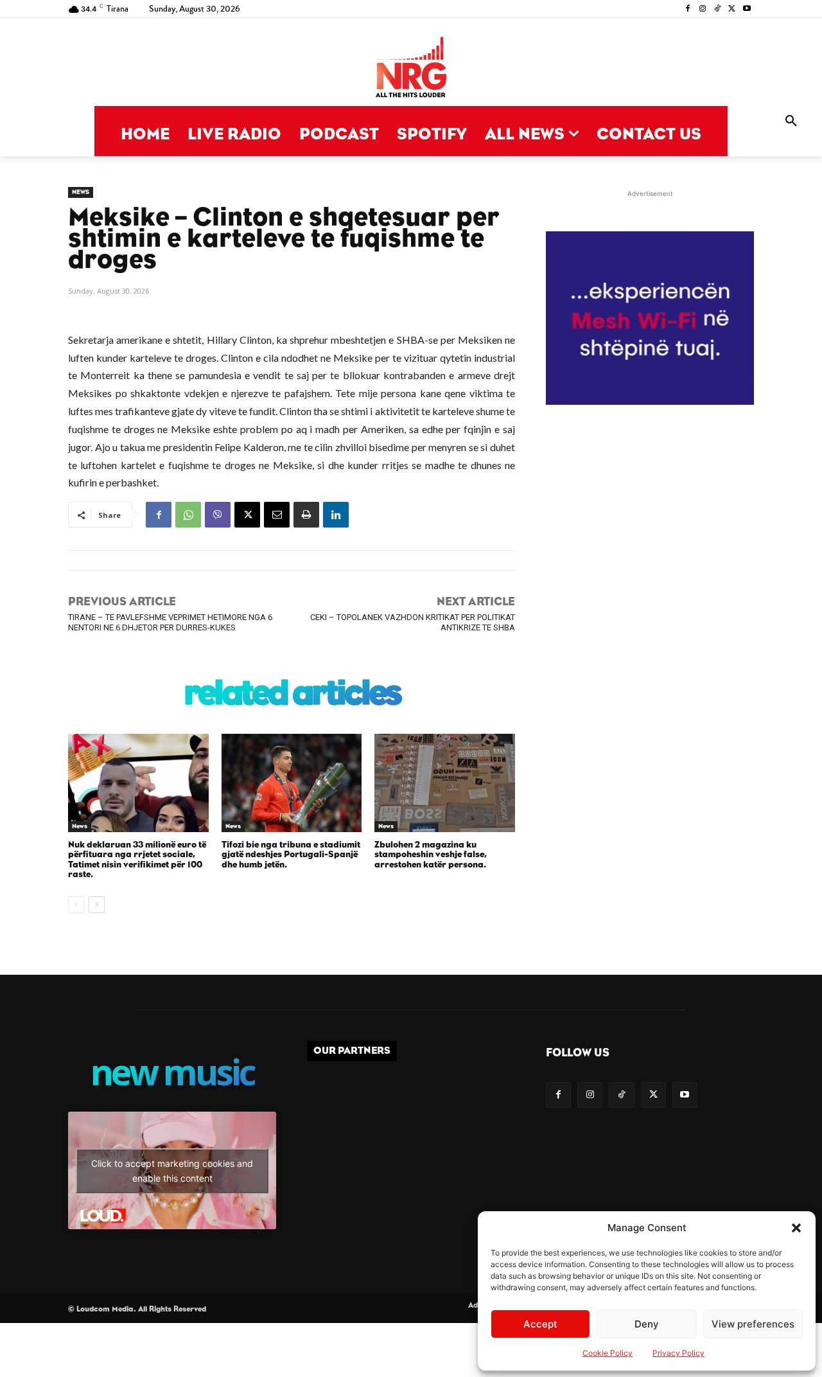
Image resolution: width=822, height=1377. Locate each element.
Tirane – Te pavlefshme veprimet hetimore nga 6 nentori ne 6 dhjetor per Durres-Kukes (170, 622)
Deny (646, 1324)
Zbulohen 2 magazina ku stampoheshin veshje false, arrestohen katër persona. (430, 854)
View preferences (753, 1324)
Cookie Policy (607, 1353)
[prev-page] (76, 904)
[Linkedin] (336, 515)
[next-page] (97, 904)
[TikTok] (717, 9)
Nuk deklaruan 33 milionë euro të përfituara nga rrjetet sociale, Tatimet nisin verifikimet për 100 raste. (137, 859)
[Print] (306, 515)
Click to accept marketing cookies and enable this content (172, 1171)
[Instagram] (702, 9)
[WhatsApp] (188, 515)
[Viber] (218, 515)
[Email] (277, 515)
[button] (796, 1228)
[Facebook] (688, 9)
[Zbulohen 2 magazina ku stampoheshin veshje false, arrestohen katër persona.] (444, 783)
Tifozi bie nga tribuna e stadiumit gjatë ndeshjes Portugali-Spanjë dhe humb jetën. (291, 854)
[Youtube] (746, 9)
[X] (731, 9)
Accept (540, 1324)
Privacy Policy (678, 1353)
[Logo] (411, 68)
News (80, 192)
